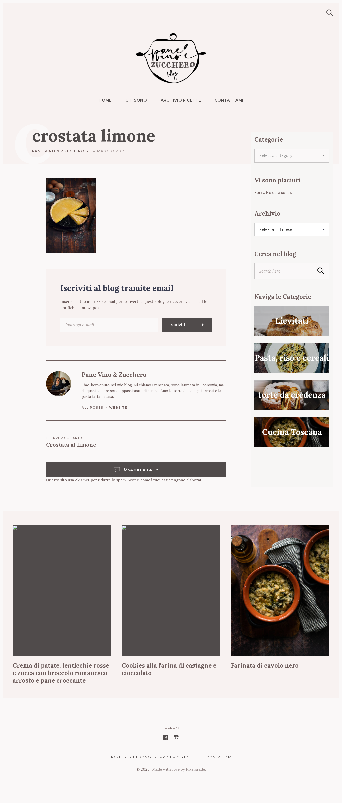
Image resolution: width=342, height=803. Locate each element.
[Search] (328, 12)
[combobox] (291, 156)
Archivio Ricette (181, 100)
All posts (92, 407)
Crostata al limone (71, 444)
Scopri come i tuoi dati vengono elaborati (165, 480)
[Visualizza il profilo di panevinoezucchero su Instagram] (177, 738)
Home (105, 100)
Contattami (229, 100)
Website (118, 407)
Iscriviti (177, 324)
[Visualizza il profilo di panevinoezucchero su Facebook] (165, 738)
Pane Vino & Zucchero (58, 151)
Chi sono (136, 100)
